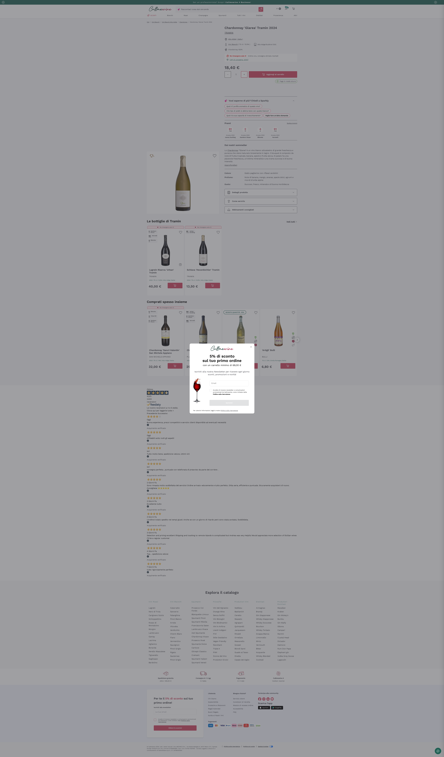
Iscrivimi (229, 403)
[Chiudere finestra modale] (251, 346)
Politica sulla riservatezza (229, 410)
